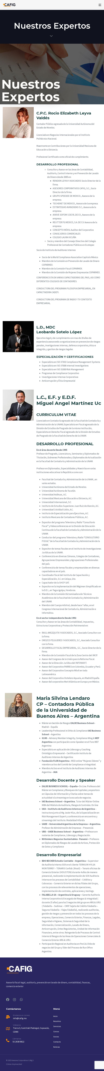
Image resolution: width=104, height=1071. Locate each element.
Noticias (56, 1047)
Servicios (57, 1026)
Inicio (55, 1016)
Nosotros (57, 1021)
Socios (56, 1036)
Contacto (57, 1042)
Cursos (56, 1031)
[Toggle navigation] (84, 5)
